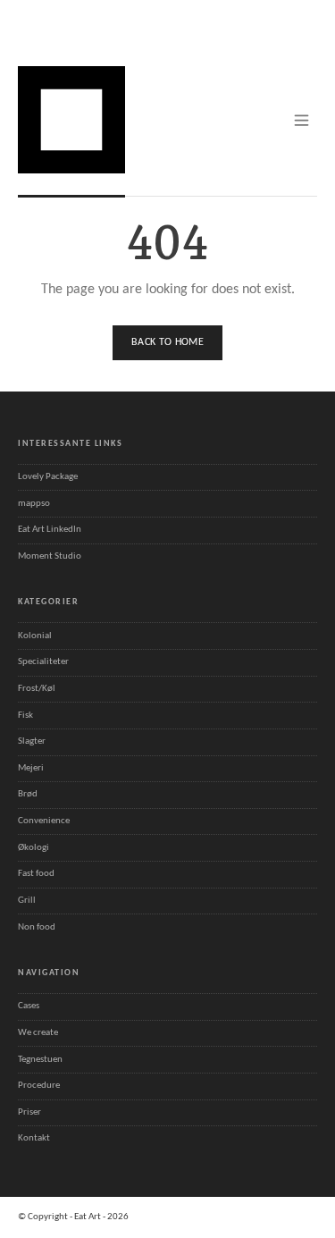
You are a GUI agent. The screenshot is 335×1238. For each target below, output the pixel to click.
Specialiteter (43, 662)
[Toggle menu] (301, 120)
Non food (36, 927)
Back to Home (167, 342)
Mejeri (31, 768)
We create (38, 1033)
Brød (28, 794)
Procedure (39, 1086)
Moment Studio (49, 556)
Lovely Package (48, 477)
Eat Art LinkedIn (49, 530)
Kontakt (34, 1138)
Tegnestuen (40, 1060)
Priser (29, 1112)
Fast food (36, 874)
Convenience (44, 821)
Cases (28, 1006)
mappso (34, 504)
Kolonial (35, 636)
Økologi (33, 848)
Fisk (25, 715)
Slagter (32, 741)
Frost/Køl (36, 689)
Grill (27, 900)
